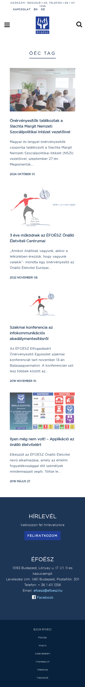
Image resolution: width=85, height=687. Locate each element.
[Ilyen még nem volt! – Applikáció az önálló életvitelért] (42, 411)
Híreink (43, 645)
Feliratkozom (42, 536)
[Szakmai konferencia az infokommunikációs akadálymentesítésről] (42, 303)
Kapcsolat (22, 9)
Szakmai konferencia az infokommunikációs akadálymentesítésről (31, 333)
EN (36, 9)
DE (43, 9)
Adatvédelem (42, 653)
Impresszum (42, 661)
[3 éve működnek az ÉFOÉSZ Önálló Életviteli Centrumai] (42, 205)
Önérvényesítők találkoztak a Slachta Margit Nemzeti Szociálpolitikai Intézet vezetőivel (40, 126)
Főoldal (42, 637)
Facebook (44, 597)
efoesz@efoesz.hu (48, 590)
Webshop (42, 669)
